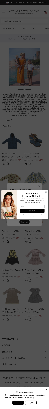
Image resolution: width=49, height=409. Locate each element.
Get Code (32, 211)
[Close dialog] (46, 192)
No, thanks (32, 216)
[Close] (46, 389)
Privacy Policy (29, 398)
